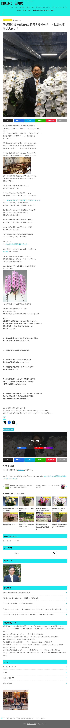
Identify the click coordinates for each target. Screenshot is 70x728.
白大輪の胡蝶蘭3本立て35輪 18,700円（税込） (43, 10)
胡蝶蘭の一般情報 (30, 7)
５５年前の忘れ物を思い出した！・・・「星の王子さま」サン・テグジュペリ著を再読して (31, 650)
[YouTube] (38, 448)
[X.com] (30, 448)
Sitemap (19, 10)
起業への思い (7, 683)
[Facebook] (21, 448)
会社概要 (11, 7)
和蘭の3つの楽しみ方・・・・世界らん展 (16, 647)
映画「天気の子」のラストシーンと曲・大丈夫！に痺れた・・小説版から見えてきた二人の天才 (33, 644)
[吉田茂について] (12, 581)
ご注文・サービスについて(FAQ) (59, 7)
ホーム (6, 7)
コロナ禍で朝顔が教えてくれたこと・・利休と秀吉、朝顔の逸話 (23, 634)
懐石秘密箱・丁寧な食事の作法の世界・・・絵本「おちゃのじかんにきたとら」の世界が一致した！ (34, 626)
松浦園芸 (6, 251)
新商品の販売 (38, 7)
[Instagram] (48, 448)
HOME (4, 718)
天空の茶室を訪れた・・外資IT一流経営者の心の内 (19, 639)
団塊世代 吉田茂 (12, 3)
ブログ (29, 10)
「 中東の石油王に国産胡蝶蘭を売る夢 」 (16, 244)
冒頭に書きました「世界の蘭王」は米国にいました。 (24, 200)
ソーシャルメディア (9, 667)
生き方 (5, 672)
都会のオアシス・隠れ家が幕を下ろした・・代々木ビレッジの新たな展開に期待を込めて (31, 636)
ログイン (21, 470)
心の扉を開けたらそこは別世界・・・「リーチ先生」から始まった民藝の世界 (27, 642)
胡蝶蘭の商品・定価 (19, 7)
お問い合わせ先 (46, 7)
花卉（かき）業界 (7, 20)
